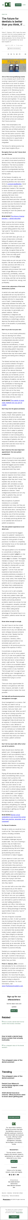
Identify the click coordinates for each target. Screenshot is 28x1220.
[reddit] (17, 54)
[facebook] (8, 54)
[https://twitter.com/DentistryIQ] (16, 1174)
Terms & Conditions (14, 1195)
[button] (3, 5)
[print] (25, 54)
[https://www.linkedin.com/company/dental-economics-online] (14, 1174)
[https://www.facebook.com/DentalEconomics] (9, 1174)
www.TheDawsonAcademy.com (12, 986)
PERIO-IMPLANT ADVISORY (14, 1185)
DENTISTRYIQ (14, 1183)
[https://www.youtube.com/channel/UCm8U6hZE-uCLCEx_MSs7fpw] (18, 1174)
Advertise (9, 1193)
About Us (4, 1193)
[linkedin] (11, 54)
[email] (19, 54)
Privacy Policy (5, 1195)
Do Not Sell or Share (18, 1193)
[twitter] (14, 54)
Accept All (14, 1216)
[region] (14, 1213)
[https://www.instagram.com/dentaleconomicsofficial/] (11, 1174)
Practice (4, 14)
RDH (14, 1187)
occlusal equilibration (14, 184)
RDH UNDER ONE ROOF (14, 1181)
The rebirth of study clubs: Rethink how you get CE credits (13, 403)
